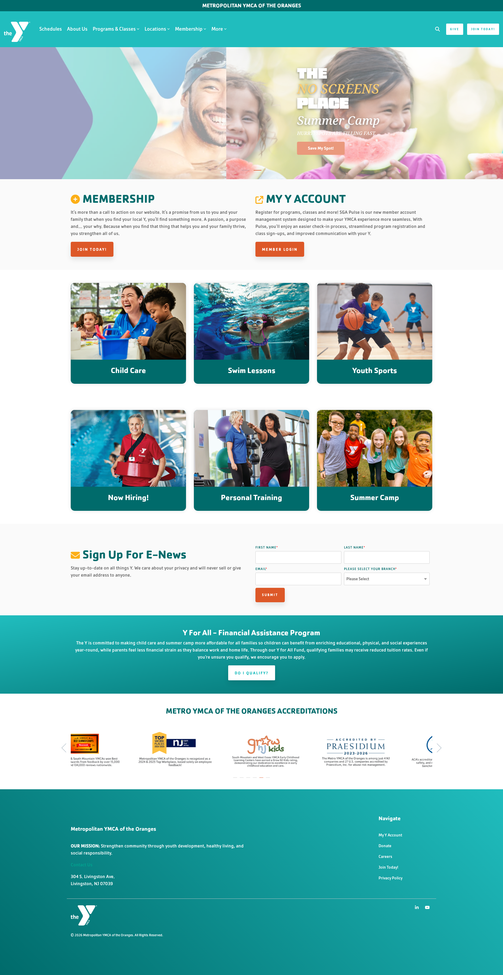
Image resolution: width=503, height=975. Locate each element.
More (217, 29)
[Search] (437, 29)
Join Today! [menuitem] (388, 867)
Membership (189, 29)
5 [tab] (262, 780)
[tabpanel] (73, 748)
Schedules (50, 29)
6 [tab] (268, 780)
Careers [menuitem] (385, 856)
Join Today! (483, 29)
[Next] (489, 113)
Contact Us (81, 865)
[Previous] (13, 113)
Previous (66, 747)
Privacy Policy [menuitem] (390, 878)
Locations (155, 29)
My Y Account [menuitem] (390, 835)
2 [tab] (242, 780)
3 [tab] (249, 780)
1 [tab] (235, 780)
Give (454, 29)
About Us (77, 29)
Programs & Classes (114, 29)
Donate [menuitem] (385, 845)
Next (437, 747)
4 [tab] (255, 780)
